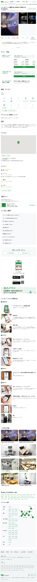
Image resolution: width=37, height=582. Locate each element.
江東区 (12, 496)
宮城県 (16, 509)
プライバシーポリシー (8, 577)
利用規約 (13, 577)
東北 (4, 570)
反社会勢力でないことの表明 (25, 577)
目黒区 (6, 496)
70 (23, 513)
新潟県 (5, 566)
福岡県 (10, 536)
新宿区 (8, 494)
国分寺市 (26, 499)
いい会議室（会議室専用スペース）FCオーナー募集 (23, 557)
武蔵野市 (2, 496)
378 (29, 515)
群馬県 (13, 513)
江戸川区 (18, 496)
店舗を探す (12, 1)
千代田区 (2, 494)
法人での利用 (30, 551)
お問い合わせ (13, 201)
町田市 (25, 496)
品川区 (21, 494)
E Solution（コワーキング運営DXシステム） (6, 559)
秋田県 (10, 510)
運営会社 (2, 577)
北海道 (10, 506)
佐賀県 (13, 536)
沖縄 (21, 570)
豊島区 (28, 494)
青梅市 (33, 497)
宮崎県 (16, 538)
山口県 (10, 530)
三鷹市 (22, 499)
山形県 (13, 510)
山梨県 (13, 520)
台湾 (9, 544)
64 (29, 511)
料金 (24, 1)
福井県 (10, 520)
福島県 (16, 510)
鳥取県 (16, 530)
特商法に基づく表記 (17, 577)
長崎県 (16, 536)
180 (25, 515)
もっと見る (18, 47)
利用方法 (18, 1)
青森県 (10, 509)
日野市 (9, 499)
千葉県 (13, 514)
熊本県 (10, 538)
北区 (9, 497)
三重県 (10, 524)
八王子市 (5, 497)
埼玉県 (10, 514)
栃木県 (16, 513)
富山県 (7, 566)
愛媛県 (13, 534)
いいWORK (31, 577)
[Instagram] (32, 575)
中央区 (14, 494)
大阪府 (13, 526)
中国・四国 (16, 570)
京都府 (10, 526)
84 (21, 516)
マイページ (34, 1)
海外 (23, 570)
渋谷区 (11, 494)
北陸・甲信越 (9, 570)
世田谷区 (24, 494)
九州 (19, 570)
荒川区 (9, 496)
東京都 (16, 514)
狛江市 (24, 497)
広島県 (16, 532)
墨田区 (2, 497)
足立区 (15, 496)
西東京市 (15, 499)
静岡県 (13, 524)
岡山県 (13, 532)
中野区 (29, 496)
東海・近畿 (13, 570)
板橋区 (14, 497)
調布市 (32, 496)
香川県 (13, 530)
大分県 (13, 538)
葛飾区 (22, 496)
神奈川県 (10, 516)
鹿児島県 (10, 539)
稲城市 (12, 499)
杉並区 (31, 494)
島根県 (10, 532)
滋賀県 (13, 528)
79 (27, 513)
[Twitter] (29, 575)
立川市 (21, 497)
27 (21, 511)
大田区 (34, 494)
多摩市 (11, 497)
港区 (5, 494)
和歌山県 (13, 523)
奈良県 (10, 528)
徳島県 (10, 534)
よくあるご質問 (22, 551)
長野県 (16, 520)
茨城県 (10, 513)
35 (30, 508)
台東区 (18, 494)
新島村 (18, 497)
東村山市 (5, 499)
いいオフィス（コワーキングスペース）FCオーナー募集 (8, 557)
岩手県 (13, 509)
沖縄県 (10, 542)
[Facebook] (35, 575)
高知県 (16, 534)
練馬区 (19, 499)
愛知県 (16, 524)
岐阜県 (10, 523)
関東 (6, 570)
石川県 (10, 566)
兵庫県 (16, 526)
